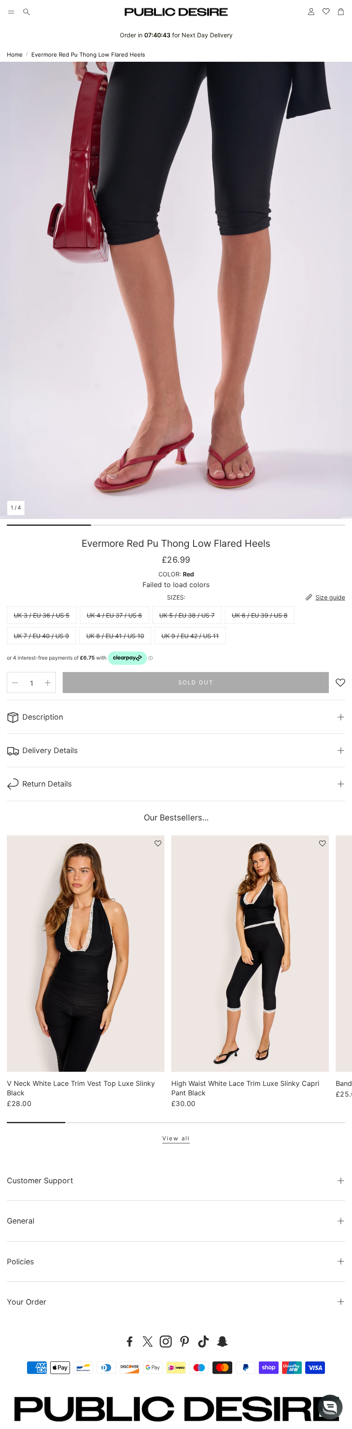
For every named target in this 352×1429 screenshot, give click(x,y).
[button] (11, 12)
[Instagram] (166, 1342)
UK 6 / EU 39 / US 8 (260, 615)
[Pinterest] (185, 1342)
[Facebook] (130, 1342)
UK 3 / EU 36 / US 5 (42, 615)
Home (15, 54)
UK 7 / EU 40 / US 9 (41, 635)
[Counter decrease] (15, 682)
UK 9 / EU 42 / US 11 (190, 635)
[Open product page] (85, 953)
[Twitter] (148, 1341)
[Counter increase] (47, 682)
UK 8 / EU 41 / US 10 (115, 635)
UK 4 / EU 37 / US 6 (114, 615)
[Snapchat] (222, 1342)
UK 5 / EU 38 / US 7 (187, 615)
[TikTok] (203, 1342)
